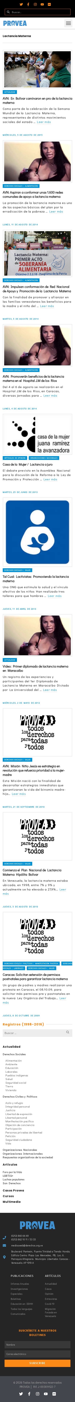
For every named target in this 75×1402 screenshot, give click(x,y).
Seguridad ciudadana (18, 1139)
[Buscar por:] (37, 1033)
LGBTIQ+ (8, 1175)
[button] (68, 23)
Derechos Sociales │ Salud (17, 570)
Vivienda (10, 1090)
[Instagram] (35, 4)
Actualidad (9, 92)
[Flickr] (49, 4)
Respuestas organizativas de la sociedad (28, 1157)
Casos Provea (13, 1190)
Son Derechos (12, 1183)
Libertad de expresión (18, 1114)
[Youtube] (42, 4)
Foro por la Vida (12, 1172)
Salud (9, 1079)
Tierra (9, 1086)
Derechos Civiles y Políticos (20, 1096)
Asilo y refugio (14, 1103)
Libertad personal (16, 1117)
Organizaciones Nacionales (44, 458)
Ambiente (11, 1064)
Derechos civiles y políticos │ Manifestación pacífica (31, 964)
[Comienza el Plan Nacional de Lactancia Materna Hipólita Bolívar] (37, 836)
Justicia (10, 1110)
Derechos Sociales (14, 1054)
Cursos (8, 1196)
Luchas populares (13, 1179)
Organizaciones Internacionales (23, 1153)
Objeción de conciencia (19, 1125)
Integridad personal (17, 1106)
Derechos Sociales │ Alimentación (21, 186)
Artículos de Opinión (14, 458)
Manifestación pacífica (19, 1121)
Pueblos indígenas (16, 1075)
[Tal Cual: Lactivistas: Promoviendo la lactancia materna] (37, 532)
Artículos (10, 1164)
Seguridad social (15, 1082)
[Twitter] (21, 4)
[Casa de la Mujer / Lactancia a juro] (37, 434)
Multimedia (12, 1202)
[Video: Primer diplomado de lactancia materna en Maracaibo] (37, 635)
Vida (8, 1143)
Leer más (44, 122)
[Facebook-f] (28, 4)
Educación (11, 1068)
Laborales (11, 1071)
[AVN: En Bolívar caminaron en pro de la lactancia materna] (37, 69)
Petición (10, 1136)
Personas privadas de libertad (23, 1132)
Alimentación (13, 1060)
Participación (13, 1128)
